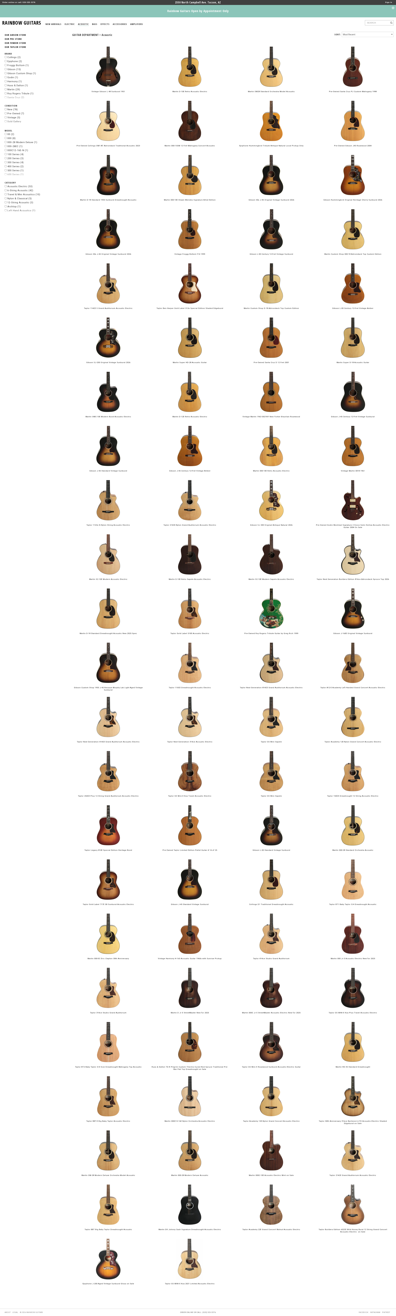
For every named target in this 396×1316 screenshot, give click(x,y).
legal (15, 1312)
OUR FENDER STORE (15, 42)
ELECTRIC (70, 24)
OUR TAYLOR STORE (15, 46)
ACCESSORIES (120, 24)
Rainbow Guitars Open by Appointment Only (198, 11)
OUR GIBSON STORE (15, 34)
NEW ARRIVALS (53, 24)
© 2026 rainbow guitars (31, 1312)
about (8, 1312)
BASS (94, 24)
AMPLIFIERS (136, 24)
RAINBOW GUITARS (21, 22)
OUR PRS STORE (13, 38)
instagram (375, 1312)
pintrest (386, 1312)
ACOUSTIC (83, 24)
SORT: (337, 34)
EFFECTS (105, 24)
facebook (363, 1312)
